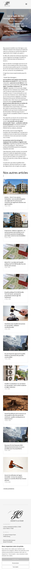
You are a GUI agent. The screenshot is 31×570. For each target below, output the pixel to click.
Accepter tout (15, 559)
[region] (15, 557)
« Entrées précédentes (8, 488)
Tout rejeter (15, 567)
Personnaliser (15, 563)
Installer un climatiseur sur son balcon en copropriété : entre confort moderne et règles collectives (15, 385)
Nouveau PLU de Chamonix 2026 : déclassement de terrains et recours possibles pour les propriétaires (14, 446)
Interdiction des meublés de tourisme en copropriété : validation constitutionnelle (15, 325)
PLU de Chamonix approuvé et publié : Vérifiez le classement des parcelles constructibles (15, 355)
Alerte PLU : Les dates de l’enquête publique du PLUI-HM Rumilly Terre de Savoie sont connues (15, 263)
